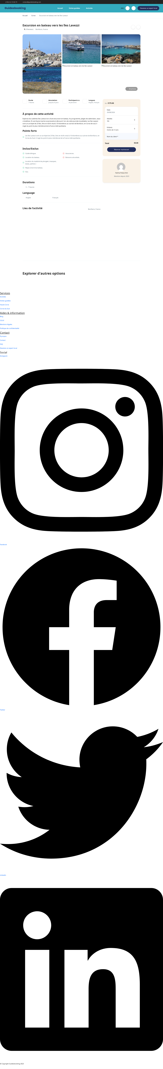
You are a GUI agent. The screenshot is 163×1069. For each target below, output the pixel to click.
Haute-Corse (4, 305)
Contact (3, 340)
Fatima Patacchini (121, 173)
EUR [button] (122, 8)
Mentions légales (6, 324)
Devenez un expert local (148, 8)
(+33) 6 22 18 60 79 (11, 2)
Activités (89, 8)
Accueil (60, 8)
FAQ (1, 344)
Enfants (109, 127)
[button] (127, 8)
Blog (1, 316)
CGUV (2, 320)
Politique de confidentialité (9, 328)
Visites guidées (74, 8)
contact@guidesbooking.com (32, 2)
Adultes (109, 119)
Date (108, 110)
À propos (3, 336)
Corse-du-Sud (5, 309)
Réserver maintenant (121, 150)
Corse (33, 16)
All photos (132, 89)
